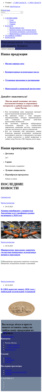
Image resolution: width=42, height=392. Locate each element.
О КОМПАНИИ (11, 18)
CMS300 (8, 370)
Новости (12, 22)
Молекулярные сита (16, 28)
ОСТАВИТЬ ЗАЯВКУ (13, 35)
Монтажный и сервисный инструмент (23, 34)
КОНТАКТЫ (10, 37)
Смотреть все (6, 197)
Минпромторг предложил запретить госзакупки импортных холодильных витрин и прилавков (18, 252)
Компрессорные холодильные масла (22, 30)
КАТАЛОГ (9, 26)
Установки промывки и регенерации (23, 32)
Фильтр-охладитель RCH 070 (16, 372)
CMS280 (8, 374)
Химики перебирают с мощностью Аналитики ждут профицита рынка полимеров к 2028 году (17, 213)
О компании (9, 360)
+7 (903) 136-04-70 (34, 3)
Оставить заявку (8, 337)
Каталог (8, 358)
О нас (11, 20)
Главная (12, 24)
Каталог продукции (8, 49)
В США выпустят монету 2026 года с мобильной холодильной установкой (18, 290)
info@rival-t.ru (15, 6)
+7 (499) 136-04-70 (20, 3)
